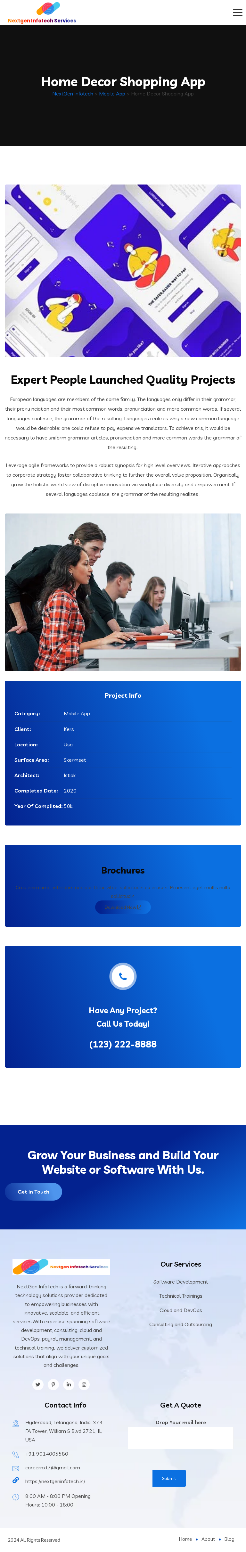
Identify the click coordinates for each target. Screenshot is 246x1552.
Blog (229, 1539)
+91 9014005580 (46, 1453)
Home (185, 1539)
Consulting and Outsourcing (180, 1324)
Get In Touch (33, 1191)
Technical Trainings (180, 1296)
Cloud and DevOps (181, 1310)
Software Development (180, 1281)
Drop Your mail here (181, 1422)
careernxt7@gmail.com (52, 1467)
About (208, 1539)
